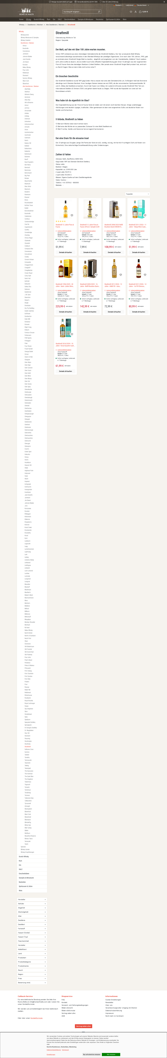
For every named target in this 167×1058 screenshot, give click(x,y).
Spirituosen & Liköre (25, 886)
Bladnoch (27, 184)
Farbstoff (21, 929)
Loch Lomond (29, 571)
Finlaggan (28, 341)
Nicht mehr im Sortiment (114, 1016)
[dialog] (83, 1045)
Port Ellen (27, 679)
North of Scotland (30, 636)
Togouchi (27, 784)
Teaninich (27, 763)
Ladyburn (27, 541)
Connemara (26, 51)
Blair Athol (28, 186)
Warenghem (28, 809)
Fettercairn (28, 335)
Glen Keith (28, 373)
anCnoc (27, 108)
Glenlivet (27, 424)
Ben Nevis (28, 165)
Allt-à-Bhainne (29, 102)
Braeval (27, 197)
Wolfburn (27, 833)
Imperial (27, 481)
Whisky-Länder (25, 849)
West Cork (26, 81)
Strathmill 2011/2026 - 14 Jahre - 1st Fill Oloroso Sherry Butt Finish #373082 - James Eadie (138, 285)
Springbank (28, 725)
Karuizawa (28, 508)
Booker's (27, 192)
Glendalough (28, 397)
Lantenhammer (29, 549)
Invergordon (28, 489)
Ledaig (27, 557)
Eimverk (27, 324)
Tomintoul (28, 790)
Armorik (27, 127)
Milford (27, 609)
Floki (26, 343)
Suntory (27, 752)
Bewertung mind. (24, 983)
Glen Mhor (28, 376)
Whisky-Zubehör (25, 40)
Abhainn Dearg (29, 94)
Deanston (27, 297)
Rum (20, 861)
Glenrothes (28, 433)
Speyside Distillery (30, 722)
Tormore (27, 795)
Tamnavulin (28, 760)
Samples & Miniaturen (26, 878)
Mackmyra (28, 590)
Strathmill (28, 747)
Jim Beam (26, 62)
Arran (26, 129)
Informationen (111, 996)
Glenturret (28, 441)
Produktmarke (23, 966)
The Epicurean (29, 771)
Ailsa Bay (27, 100)
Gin (20, 865)
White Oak (28, 825)
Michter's (27, 603)
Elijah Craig (28, 327)
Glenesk (27, 406)
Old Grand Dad (29, 652)
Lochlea (27, 573)
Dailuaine (27, 284)
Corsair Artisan (29, 259)
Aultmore (27, 138)
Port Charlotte (29, 673)
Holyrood (27, 473)
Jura (26, 506)
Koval (26, 535)
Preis (20, 978)
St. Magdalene (29, 730)
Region (20, 974)
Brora (26, 200)
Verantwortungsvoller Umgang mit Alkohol (121, 1008)
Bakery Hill (28, 143)
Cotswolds (28, 262)
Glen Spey (28, 387)
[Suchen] (99, 12)
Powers (27, 682)
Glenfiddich (28, 411)
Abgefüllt (21, 908)
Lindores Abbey (29, 560)
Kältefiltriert (22, 949)
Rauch (20, 970)
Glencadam (28, 395)
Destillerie (21, 920)
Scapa (26, 706)
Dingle (26, 303)
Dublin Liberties (29, 311)
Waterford (26, 83)
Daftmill (27, 281)
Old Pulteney (28, 655)
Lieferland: (129, 5)
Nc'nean (27, 627)
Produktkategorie (24, 962)
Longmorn (28, 579)
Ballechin (27, 151)
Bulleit (26, 208)
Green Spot (28, 452)
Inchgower (28, 484)
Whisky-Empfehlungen (27, 852)
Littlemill (27, 568)
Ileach (26, 479)
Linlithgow (28, 565)
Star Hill (27, 733)
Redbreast (26, 73)
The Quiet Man (29, 776)
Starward (25, 75)
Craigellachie (28, 270)
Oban (26, 641)
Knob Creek (28, 527)
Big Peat (27, 175)
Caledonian (28, 216)
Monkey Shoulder (30, 622)
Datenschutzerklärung (113, 1011)
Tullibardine (28, 801)
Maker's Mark (29, 595)
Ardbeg (27, 116)
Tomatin (27, 787)
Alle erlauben (111, 1054)
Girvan (27, 354)
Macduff (27, 587)
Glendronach (28, 400)
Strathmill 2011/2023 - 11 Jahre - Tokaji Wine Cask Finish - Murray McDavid (137, 226)
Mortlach (27, 625)
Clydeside (27, 240)
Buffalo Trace (29, 205)
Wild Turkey (28, 828)
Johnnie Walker (27, 56)
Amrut (24, 46)
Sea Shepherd (29, 709)
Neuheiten (22, 882)
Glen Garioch (28, 368)
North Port (28, 638)
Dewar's (27, 300)
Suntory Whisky (27, 78)
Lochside (27, 576)
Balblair (27, 146)
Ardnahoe (28, 121)
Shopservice (67, 996)
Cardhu (27, 230)
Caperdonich (28, 227)
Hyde (26, 476)
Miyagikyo (28, 619)
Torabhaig (28, 793)
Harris (26, 460)
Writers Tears (29, 839)
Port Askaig (28, 671)
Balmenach (28, 154)
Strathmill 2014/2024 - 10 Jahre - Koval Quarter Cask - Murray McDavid (65, 345)
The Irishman (29, 774)
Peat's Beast (28, 660)
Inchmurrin (28, 487)
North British (28, 633)
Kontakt (64, 1002)
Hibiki (26, 468)
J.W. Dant (28, 295)
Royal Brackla (29, 701)
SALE (20, 869)
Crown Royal (28, 273)
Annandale (28, 111)
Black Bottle (28, 181)
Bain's (26, 140)
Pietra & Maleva (29, 665)
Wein (20, 891)
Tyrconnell (28, 803)
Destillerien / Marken (27, 43)
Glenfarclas (28, 408)
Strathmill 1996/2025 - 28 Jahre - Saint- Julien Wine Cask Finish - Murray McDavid (64, 285)
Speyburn (27, 719)
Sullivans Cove (29, 749)
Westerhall (28, 817)
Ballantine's (28, 148)
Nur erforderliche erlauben (91, 1054)
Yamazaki (27, 841)
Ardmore (27, 119)
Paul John (26, 70)
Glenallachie (28, 389)
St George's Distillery (31, 728)
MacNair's (28, 592)
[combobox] (80, 12)
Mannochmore (29, 598)
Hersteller (21, 899)
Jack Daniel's (28, 495)
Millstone (27, 614)
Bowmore (27, 194)
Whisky (21, 31)
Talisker (27, 755)
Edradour (27, 322)
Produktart (22, 958)
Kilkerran (27, 519)
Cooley (27, 257)
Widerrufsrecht (67, 1008)
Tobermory (28, 782)
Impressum (109, 1013)
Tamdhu (27, 757)
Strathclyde (28, 741)
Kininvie (27, 525)
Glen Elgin (28, 365)
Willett (26, 830)
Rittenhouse (28, 695)
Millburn (27, 611)
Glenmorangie (29, 430)
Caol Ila (27, 224)
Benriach (27, 167)
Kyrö (26, 538)
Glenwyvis (28, 446)
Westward (28, 820)
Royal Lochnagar (30, 703)
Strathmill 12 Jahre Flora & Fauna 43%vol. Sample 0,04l (89, 226)
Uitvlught (27, 806)
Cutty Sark (28, 276)
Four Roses (28, 346)
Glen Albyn (28, 362)
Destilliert (21, 924)
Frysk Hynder (29, 349)
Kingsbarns (28, 522)
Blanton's (27, 189)
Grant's (27, 449)
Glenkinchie (28, 422)
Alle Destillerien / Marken (31, 86)
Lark (26, 554)
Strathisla (27, 744)
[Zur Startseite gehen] (26, 11)
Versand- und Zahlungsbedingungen (75, 1005)
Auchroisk (28, 135)
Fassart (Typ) (23, 937)
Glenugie (27, 443)
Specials (23, 847)
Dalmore (27, 289)
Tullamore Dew (29, 798)
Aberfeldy (27, 89)
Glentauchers (29, 435)
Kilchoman (28, 516)
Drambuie (27, 305)
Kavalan (25, 65)
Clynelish (27, 243)
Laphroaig (28, 552)
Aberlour (27, 92)
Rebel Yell (27, 690)
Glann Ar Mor (29, 357)
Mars (26, 600)
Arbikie (27, 113)
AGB (63, 1016)
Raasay (27, 687)
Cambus (27, 219)
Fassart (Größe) (24, 933)
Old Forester (28, 649)
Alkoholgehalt (23, 912)
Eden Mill (27, 319)
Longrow (27, 581)
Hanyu (27, 457)
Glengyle (27, 419)
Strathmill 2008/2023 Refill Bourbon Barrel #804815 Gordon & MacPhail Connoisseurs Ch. (113, 226)
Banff (26, 159)
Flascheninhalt (23, 941)
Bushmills (26, 48)
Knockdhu (28, 533)
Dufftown (27, 314)
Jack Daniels (26, 59)
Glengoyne (28, 416)
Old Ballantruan (29, 646)
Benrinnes (28, 170)
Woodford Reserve (30, 836)
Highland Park (29, 470)
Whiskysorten (25, 35)
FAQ (63, 1000)
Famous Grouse (29, 332)
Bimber (27, 178)
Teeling (27, 765)
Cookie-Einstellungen (113, 1000)
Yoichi (26, 844)
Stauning (27, 738)
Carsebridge (28, 232)
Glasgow (27, 360)
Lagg (26, 546)
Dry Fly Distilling (29, 308)
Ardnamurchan (29, 124)
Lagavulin (27, 544)
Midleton (27, 606)
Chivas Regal (28, 238)
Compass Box (29, 249)
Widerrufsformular (68, 1011)
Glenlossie (28, 427)
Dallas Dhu (28, 286)
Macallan (27, 584)
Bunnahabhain (29, 211)
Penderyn (27, 663)
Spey (26, 717)
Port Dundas (28, 676)
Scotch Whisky (24, 857)
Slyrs (26, 711)
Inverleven (28, 492)
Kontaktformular (37, 1018)
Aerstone (27, 97)
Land (20, 953)
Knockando (28, 530)
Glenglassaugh (29, 414)
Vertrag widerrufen (68, 1013)
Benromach (28, 173)
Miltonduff (28, 617)
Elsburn (27, 330)
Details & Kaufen (65, 252)
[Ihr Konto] (135, 12)
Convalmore (28, 254)
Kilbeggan (28, 514)
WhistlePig (28, 822)
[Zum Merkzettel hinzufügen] (72, 215)
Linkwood (27, 563)
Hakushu (27, 454)
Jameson (25, 54)
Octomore (28, 644)
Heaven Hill (28, 465)
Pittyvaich (28, 668)
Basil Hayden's (29, 162)
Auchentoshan (29, 132)
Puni (26, 684)
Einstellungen (51, 1054)
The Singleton (29, 779)
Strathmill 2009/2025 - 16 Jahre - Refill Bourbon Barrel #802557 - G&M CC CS (89, 285)
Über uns (108, 1005)
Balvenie (27, 157)
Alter (20, 916)
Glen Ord (27, 381)
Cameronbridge (29, 222)
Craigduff (27, 268)
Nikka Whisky (27, 67)
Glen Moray (28, 378)
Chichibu (27, 235)
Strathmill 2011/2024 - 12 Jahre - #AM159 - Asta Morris (113, 285)
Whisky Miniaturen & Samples (30, 37)
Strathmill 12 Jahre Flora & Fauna (65, 226)
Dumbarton (28, 316)
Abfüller (21, 904)
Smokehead (28, 714)
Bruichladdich (29, 203)
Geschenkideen (24, 874)
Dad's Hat (28, 278)
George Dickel (29, 351)
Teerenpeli (28, 768)
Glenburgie (28, 392)
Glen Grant (28, 370)
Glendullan (28, 403)
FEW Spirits (28, 338)
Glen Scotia (28, 384)
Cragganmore (29, 265)
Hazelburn (28, 462)
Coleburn (27, 246)
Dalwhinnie (28, 292)
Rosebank (28, 698)
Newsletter (109, 1002)
